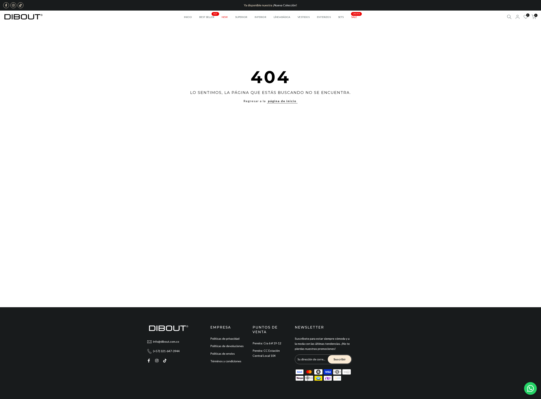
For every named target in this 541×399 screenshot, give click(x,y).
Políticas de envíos (222, 353)
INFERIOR (260, 17)
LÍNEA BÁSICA (282, 17)
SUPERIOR (241, 17)
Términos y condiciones (225, 361)
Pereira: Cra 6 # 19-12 (267, 343)
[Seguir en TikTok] (20, 5)
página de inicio (282, 101)
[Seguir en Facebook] (6, 5)
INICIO (188, 17)
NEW (225, 17)
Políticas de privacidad (224, 338)
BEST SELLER (208, 17)
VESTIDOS (304, 17)
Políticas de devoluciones (227, 346)
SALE (355, 17)
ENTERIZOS (324, 17)
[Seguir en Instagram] (13, 5)
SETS (341, 17)
